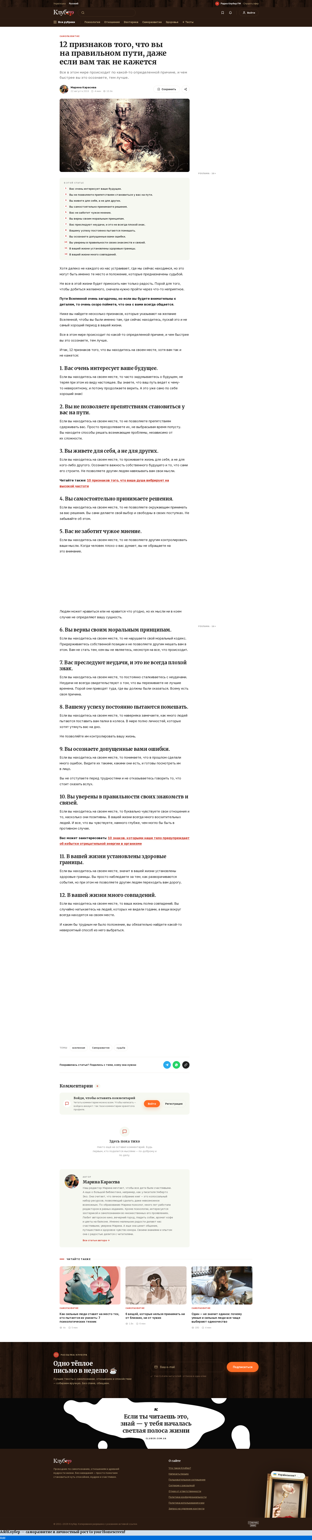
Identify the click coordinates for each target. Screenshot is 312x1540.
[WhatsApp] (176, 1065)
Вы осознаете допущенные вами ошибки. (97, 236)
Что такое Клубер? (180, 1468)
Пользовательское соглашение (187, 1479)
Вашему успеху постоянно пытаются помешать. (102, 230)
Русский (73, 3)
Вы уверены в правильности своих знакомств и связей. (107, 242)
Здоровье (172, 22)
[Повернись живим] (253, 1524)
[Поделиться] (186, 89)
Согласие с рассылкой (182, 1485)
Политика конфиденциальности (188, 1496)
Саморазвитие (152, 22)
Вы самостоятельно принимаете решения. (98, 206)
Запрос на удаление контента (186, 1508)
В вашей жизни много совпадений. (92, 254)
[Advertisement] (125, 583)
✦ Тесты (188, 22)
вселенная (78, 1047)
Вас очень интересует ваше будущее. (95, 188)
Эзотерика (131, 22)
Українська (59, 3)
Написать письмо (179, 1473)
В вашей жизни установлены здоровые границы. (102, 248)
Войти (152, 1103)
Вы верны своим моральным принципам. (96, 218)
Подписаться (242, 1367)
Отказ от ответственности (185, 1491)
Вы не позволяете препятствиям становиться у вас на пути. (111, 194)
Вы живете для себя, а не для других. (95, 200)
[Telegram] (167, 1065)
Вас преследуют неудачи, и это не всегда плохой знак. (107, 224)
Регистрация (174, 1103)
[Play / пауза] (217, 4)
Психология (92, 22)
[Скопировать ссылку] (186, 1065)
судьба (121, 1047)
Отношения (112, 22)
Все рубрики (66, 22)
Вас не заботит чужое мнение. (90, 212)
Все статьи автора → (96, 1240)
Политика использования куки (186, 1502)
